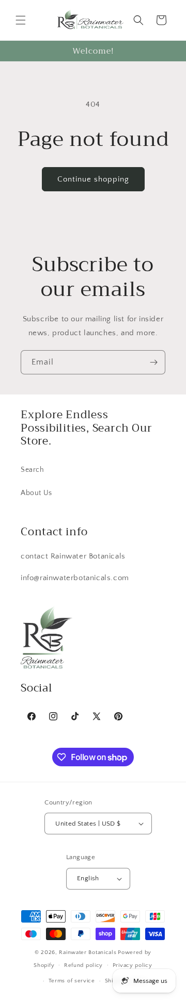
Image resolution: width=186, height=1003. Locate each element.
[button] (20, 20)
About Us (36, 493)
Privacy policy (132, 965)
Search (32, 470)
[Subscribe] (153, 362)
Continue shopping (93, 179)
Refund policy (83, 965)
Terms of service (72, 981)
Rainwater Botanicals (87, 952)
